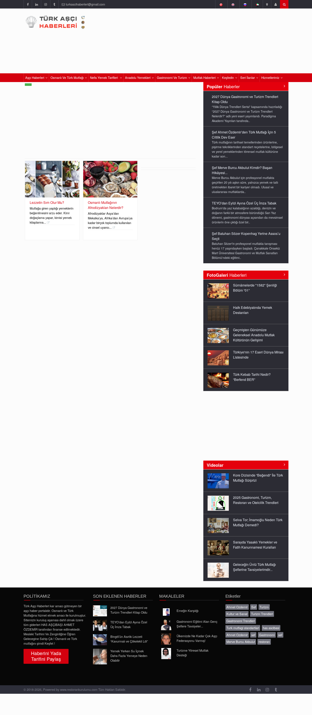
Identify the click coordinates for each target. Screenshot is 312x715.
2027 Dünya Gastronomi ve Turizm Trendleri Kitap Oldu (128, 609)
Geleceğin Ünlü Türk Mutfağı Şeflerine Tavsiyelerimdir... (254, 567)
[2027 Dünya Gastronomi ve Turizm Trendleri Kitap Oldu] (100, 610)
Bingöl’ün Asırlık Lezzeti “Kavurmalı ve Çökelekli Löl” (129, 638)
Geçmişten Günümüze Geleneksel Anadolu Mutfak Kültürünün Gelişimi (254, 334)
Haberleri (226, 275)
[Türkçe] (220, 4)
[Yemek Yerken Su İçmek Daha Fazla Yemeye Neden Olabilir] (100, 656)
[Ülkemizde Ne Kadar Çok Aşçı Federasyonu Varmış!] (166, 639)
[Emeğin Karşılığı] (166, 612)
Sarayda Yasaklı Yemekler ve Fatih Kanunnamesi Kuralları (255, 545)
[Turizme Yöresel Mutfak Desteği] (166, 653)
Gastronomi (267, 635)
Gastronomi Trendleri (240, 621)
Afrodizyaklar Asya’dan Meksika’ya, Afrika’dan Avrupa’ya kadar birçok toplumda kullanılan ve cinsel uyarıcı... (110, 220)
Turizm (264, 607)
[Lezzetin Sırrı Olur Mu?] (52, 179)
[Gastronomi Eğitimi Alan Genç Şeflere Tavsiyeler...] (166, 624)
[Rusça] (245, 4)
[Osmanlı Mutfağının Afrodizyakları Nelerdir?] (110, 179)
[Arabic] (257, 4)
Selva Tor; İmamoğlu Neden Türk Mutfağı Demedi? (257, 522)
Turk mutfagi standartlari (242, 628)
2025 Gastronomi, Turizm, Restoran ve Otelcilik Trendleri (255, 500)
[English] (233, 4)
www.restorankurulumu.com (78, 689)
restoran (264, 641)
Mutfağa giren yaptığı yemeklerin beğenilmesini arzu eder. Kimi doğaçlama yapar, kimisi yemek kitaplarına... (51, 215)
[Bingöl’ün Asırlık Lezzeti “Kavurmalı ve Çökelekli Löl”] (100, 639)
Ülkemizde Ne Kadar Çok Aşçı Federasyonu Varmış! (197, 638)
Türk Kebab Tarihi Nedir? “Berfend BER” (252, 377)
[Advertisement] (110, 126)
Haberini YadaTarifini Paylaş (46, 656)
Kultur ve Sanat (236, 613)
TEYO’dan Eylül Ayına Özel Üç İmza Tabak (244, 203)
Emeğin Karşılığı (187, 610)
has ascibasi (271, 628)
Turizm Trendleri (262, 613)
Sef (253, 607)
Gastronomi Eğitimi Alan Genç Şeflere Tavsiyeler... (197, 623)
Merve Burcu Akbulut (240, 641)
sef (253, 635)
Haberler (223, 86)
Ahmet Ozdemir (237, 607)
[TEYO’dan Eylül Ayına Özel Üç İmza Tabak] (100, 625)
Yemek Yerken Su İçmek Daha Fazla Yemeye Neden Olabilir (128, 656)
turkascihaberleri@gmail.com (85, 4)
